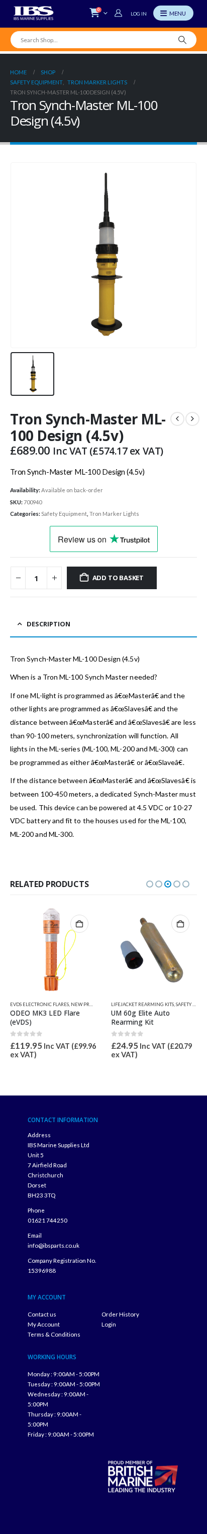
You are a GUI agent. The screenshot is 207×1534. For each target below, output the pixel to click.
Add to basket (118, 577)
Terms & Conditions (54, 1334)
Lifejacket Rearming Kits (142, 1004)
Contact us (42, 1314)
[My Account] (120, 13)
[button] (149, 884)
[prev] (177, 419)
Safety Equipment (64, 513)
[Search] (182, 39)
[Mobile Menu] (173, 13)
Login (108, 1324)
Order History (120, 1314)
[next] (192, 419)
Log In (139, 14)
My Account (44, 1324)
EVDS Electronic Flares (39, 1004)
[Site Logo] (34, 13)
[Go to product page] (53, 950)
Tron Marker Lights (114, 513)
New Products (89, 1004)
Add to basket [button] (79, 924)
